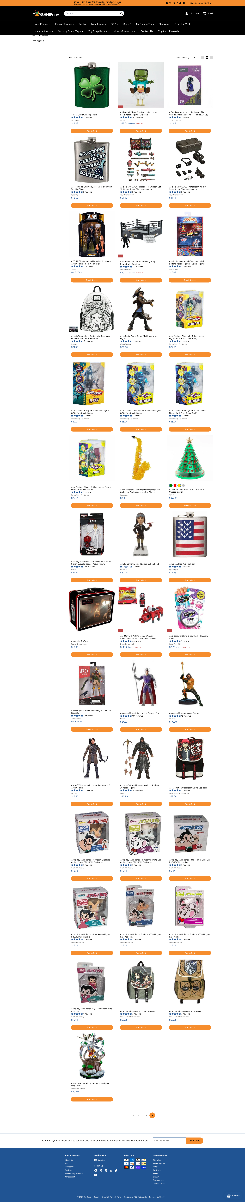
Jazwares (74, 269)
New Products (42, 24)
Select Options (92, 280)
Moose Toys (173, 269)
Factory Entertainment (79, 644)
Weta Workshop (125, 344)
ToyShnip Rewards (168, 31)
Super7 (127, 24)
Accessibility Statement (75, 1173)
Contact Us (147, 31)
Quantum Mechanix (78, 1089)
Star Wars (164, 24)
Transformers (98, 24)
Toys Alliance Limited (127, 195)
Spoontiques (75, 120)
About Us (69, 1160)
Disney (156, 1177)
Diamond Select (126, 269)
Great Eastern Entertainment (179, 793)
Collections (43, 36)
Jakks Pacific (76, 719)
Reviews (68, 1170)
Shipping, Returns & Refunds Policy (108, 1197)
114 (145, 1115)
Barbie (155, 1167)
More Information (124, 31)
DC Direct (172, 719)
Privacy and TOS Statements (135, 1197)
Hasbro (73, 569)
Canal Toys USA (175, 644)
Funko (82, 24)
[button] (77, 117)
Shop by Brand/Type (69, 31)
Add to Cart (92, 131)
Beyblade (157, 1170)
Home (34, 36)
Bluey (155, 1173)
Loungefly (74, 344)
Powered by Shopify (157, 1197)
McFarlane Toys (145, 24)
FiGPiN (114, 24)
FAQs (67, 1163)
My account (70, 1177)
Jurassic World (159, 1183)
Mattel (122, 120)
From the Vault (182, 24)
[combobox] (94, 13)
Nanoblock (124, 495)
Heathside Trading (77, 868)
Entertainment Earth (127, 644)
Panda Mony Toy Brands (178, 344)
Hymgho (172, 495)
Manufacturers (42, 31)
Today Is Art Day (175, 120)
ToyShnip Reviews (98, 31)
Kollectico (123, 569)
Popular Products (64, 24)
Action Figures (159, 1163)
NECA (122, 793)
